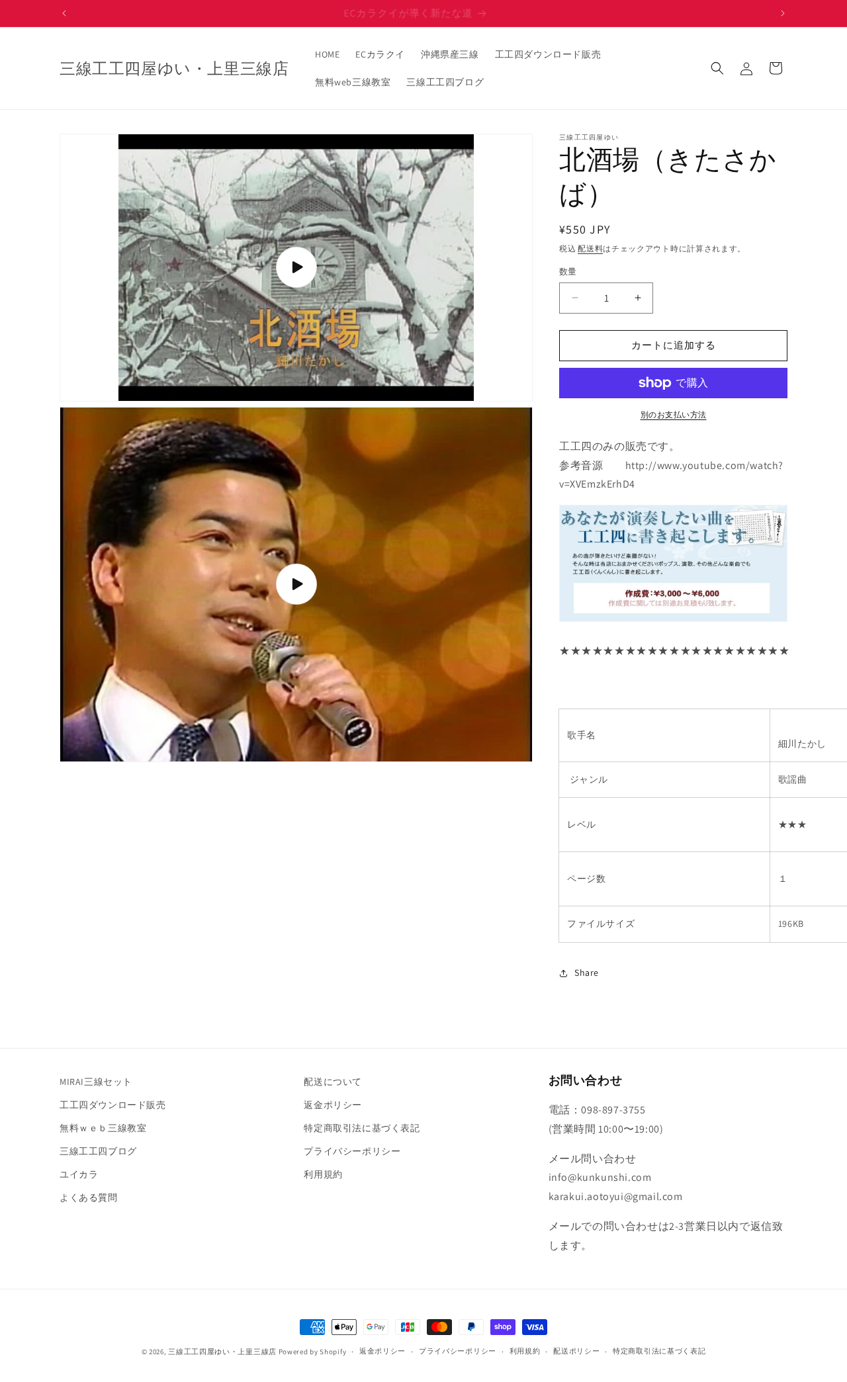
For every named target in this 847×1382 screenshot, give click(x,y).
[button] (717, 68)
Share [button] (586, 972)
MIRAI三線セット (96, 1082)
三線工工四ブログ (98, 1151)
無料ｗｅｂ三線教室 (103, 1128)
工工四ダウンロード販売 (113, 1105)
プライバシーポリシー (352, 1151)
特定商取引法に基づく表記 (362, 1128)
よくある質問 (89, 1198)
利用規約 (323, 1174)
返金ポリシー (333, 1105)
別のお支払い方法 (674, 414)
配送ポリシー (576, 1351)
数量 (568, 271)
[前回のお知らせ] (64, 13)
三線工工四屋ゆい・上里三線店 (222, 1351)
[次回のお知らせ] (782, 13)
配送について (333, 1082)
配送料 (590, 248)
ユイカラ (79, 1174)
